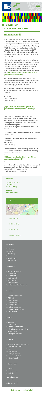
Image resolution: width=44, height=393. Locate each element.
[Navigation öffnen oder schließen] (38, 5)
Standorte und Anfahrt (14, 347)
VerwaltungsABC (13, 283)
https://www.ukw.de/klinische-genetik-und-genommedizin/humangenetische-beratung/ (19, 108)
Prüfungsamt (11, 305)
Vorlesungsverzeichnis (15, 327)
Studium (10, 251)
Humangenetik (23, 29)
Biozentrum (12, 25)
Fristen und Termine (14, 271)
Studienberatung (13, 302)
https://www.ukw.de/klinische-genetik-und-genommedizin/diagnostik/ (20, 158)
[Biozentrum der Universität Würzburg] (20, 6)
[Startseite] (4, 29)
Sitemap (10, 368)
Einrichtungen (12, 258)
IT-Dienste (11, 298)
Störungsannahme (13, 353)
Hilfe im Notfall (12, 358)
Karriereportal (12, 278)
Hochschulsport (12, 300)
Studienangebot (12, 273)
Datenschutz (15, 390)
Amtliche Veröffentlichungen (17, 285)
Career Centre (12, 312)
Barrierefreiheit (28, 390)
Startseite (10, 244)
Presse (9, 349)
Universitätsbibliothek (14, 296)
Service (10, 291)
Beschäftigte (11, 280)
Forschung (11, 253)
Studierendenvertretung (15, 309)
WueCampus (11, 324)
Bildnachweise (12, 371)
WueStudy (11, 322)
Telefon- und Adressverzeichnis (18, 344)
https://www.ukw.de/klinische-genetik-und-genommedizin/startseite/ (20, 73)
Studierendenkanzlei (14, 307)
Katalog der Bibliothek (14, 334)
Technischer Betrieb (14, 356)
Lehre (9, 256)
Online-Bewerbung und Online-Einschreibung (17, 330)
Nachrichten (11, 276)
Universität (11, 249)
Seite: (8, 383)
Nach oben (11, 373)
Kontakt (10, 179)
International (11, 260)
